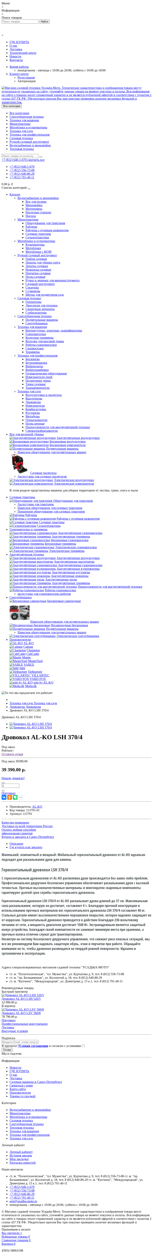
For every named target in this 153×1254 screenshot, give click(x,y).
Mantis (26, 657)
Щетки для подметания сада (45, 294)
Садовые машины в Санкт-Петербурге (36, 1082)
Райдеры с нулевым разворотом (47, 230)
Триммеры (33, 352)
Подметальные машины (42, 319)
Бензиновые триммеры (60, 543)
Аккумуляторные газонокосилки (80, 533)
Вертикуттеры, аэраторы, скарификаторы (54, 330)
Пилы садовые (35, 276)
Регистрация (26, 77)
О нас (13, 45)
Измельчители (35, 405)
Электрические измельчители (74, 483)
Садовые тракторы (38, 233)
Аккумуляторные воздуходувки (78, 438)
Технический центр (23, 52)
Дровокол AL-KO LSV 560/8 (21, 1013)
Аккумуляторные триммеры (71, 536)
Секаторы (32, 287)
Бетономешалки (36, 362)
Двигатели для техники (42, 305)
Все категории (19, 113)
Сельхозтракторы (37, 237)
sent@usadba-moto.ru (23, 1201)
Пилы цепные (35, 423)
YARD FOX (38, 679)
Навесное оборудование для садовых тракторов (50, 508)
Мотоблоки (33, 248)
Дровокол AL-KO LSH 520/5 (21, 998)
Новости (15, 56)
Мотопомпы (34, 208)
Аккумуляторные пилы (61, 579)
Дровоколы (33, 402)
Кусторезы (33, 412)
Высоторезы (34, 398)
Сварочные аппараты (40, 309)
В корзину (9, 1006)
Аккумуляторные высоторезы (74, 561)
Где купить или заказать (26, 847)
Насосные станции (38, 212)
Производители (20, 639)
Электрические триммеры (66, 551)
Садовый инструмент (40, 284)
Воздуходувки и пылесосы (44, 395)
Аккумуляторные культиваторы (78, 568)
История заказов (21, 1155)
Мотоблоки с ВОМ (38, 251)
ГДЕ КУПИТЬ (19, 42)
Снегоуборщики (37, 323)
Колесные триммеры (40, 337)
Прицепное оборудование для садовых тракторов (51, 511)
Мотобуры (33, 416)
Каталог (15, 194)
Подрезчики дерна (38, 380)
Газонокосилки (36, 334)
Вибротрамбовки (37, 370)
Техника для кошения (24, 120)
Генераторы (33, 302)
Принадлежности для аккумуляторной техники (58, 427)
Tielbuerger (35, 671)
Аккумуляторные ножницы (69, 576)
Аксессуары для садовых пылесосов (42, 476)
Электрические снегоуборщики (77, 636)
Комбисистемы (36, 409)
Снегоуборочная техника (27, 116)
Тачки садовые (36, 384)
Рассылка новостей (23, 1162)
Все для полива (36, 201)
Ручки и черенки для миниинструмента (52, 280)
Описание (16, 843)
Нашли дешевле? (13, 778)
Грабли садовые (36, 259)
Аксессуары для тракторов (36, 504)
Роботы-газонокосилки (41, 344)
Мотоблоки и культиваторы (28, 127)
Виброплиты (34, 366)
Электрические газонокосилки (76, 547)
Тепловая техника (22, 149)
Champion (33, 650)
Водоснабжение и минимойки (30, 145)
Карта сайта (18, 1089)
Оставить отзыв (12, 754)
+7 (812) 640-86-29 (22, 173)
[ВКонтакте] (4, 797)
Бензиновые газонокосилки (69, 540)
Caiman (28, 646)
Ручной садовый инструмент (29, 141)
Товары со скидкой (22, 1096)
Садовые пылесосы (43, 473)
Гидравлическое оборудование (46, 373)
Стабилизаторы (36, 312)
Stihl (22, 668)
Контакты (16, 60)
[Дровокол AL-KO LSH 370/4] (31, 724)
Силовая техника (21, 138)
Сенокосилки (35, 348)
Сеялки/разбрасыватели (42, 430)
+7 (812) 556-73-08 (22, 170)
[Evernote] (15, 797)
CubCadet (32, 654)
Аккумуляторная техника (27, 554)
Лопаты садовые (37, 266)
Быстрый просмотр (15, 991)
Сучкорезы (33, 291)
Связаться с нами (21, 1085)
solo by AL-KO (43, 682)
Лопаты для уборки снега (43, 262)
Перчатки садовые (38, 273)
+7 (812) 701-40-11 (22, 177)
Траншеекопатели (38, 387)
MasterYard (35, 661)
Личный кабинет (21, 1152)
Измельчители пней (39, 377)
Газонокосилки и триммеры (28, 529)
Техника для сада (21, 131)
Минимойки (34, 205)
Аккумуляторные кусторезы (71, 572)
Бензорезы (33, 359)
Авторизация (26, 81)
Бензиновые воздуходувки (68, 441)
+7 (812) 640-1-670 (22, 166)
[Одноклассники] (9, 797)
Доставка (16, 49)
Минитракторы (20, 123)
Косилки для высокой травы (45, 341)
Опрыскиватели (36, 420)
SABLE (29, 664)
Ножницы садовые (38, 269)
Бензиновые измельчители (68, 445)
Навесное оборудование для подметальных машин (52, 452)
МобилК (31, 686)
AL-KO (29, 643)
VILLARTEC (40, 675)
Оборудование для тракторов (45, 223)
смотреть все (36, 159)
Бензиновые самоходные (64, 601)
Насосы (31, 216)
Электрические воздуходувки (74, 480)
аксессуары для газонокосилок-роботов (44, 593)
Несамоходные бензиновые (69, 625)
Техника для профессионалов (30, 134)
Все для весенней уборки (27, 434)
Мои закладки (19, 1159)
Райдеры (31, 226)
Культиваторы (35, 244)
